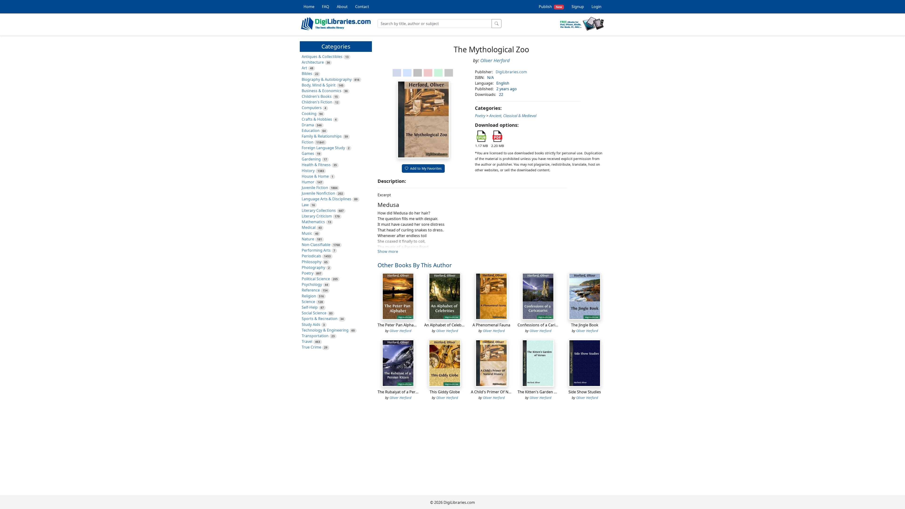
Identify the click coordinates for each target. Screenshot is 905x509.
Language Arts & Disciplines (326, 198)
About (342, 6)
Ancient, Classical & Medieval (512, 115)
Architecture (313, 62)
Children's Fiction (317, 102)
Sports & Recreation (319, 318)
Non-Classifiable (316, 244)
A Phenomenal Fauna (491, 325)
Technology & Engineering (325, 330)
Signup (578, 6)
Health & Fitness (316, 164)
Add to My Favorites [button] (426, 168)
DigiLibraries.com (511, 71)
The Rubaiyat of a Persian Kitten (406, 391)
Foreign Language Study (323, 147)
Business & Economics (321, 90)
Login (596, 6)
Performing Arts (316, 250)
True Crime (311, 347)
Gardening (311, 159)
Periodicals (311, 256)
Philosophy (311, 261)
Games (308, 153)
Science (308, 301)
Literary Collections (319, 210)
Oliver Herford (495, 60)
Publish (550, 6)
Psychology (312, 284)
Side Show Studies (584, 391)
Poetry (307, 273)
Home (309, 6)
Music (307, 233)
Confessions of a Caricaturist (543, 325)
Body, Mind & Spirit (319, 85)
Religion (309, 296)
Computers (312, 107)
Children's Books (317, 96)
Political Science (316, 278)
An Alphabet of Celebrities (447, 325)
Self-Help (310, 307)
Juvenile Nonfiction (318, 193)
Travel (307, 341)
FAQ (325, 6)
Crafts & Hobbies (317, 119)
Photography (313, 267)
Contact (362, 6)
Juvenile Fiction (315, 187)
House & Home (315, 176)
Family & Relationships (322, 136)
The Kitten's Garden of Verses (544, 391)
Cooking (309, 113)
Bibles (307, 73)
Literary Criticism (317, 216)
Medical (309, 227)
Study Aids (311, 324)
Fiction (307, 142)
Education (311, 130)
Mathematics (313, 221)
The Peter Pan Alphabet (399, 325)
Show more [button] (388, 251)
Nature (308, 239)
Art (304, 67)
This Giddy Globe (445, 391)
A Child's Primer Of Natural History (502, 391)
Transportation (315, 335)
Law (305, 204)
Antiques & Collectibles (322, 56)
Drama (308, 124)
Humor (308, 182)
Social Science (314, 313)
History (308, 170)
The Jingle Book (584, 325)
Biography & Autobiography (327, 79)
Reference (311, 290)
